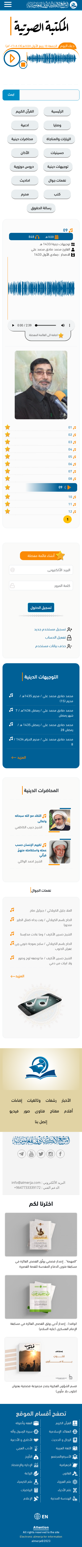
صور (27, 1110)
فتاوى (40, 1110)
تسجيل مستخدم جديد (50, 628)
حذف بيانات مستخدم (51, 645)
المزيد (21, 757)
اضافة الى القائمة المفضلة (43, 334)
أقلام (68, 1110)
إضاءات (16, 1100)
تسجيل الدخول (41, 607)
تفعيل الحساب (56, 637)
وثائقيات (34, 1100)
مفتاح (54, 1110)
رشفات (51, 1100)
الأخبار (66, 1100)
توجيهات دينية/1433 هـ (55, 243)
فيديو (14, 1110)
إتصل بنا (41, 1121)
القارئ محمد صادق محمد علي (51, 248)
